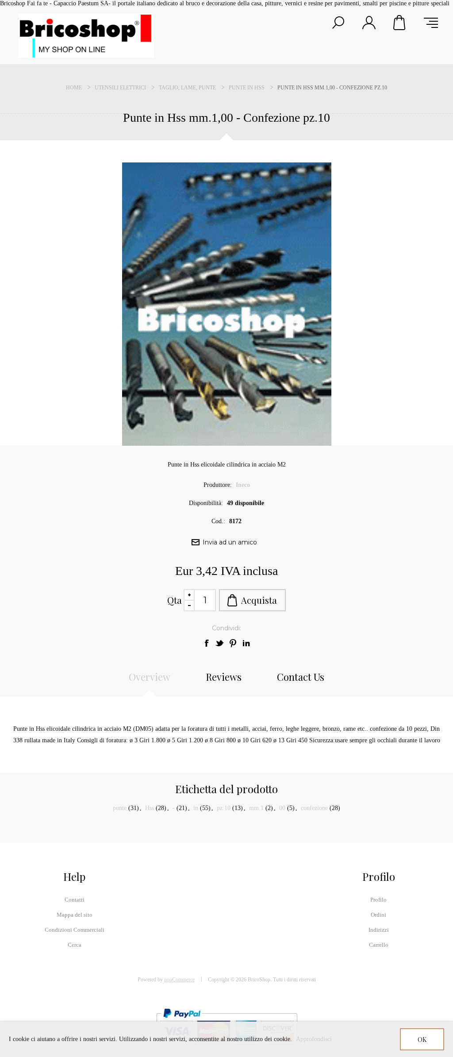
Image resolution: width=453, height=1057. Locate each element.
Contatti (74, 899)
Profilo (378, 899)
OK (422, 1039)
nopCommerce (179, 979)
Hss (149, 808)
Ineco (243, 485)
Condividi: (226, 628)
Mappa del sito (74, 914)
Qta (174, 600)
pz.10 (223, 808)
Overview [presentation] (149, 676)
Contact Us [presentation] (300, 676)
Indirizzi (379, 929)
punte (120, 808)
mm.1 (256, 808)
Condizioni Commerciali (74, 929)
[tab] (149, 681)
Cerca (74, 944)
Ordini (378, 914)
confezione (314, 808)
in (195, 808)
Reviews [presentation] (224, 676)
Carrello (399, 22)
